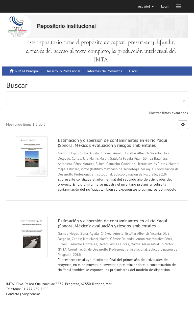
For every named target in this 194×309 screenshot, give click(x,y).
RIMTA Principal (27, 71)
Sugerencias (31, 294)
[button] (145, 6)
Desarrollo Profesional (63, 71)
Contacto (12, 294)
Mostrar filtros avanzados (168, 113)
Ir (183, 101)
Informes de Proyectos (104, 71)
